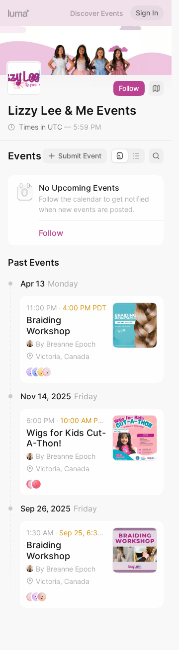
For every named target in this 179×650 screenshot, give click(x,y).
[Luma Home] (19, 13)
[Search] (156, 155)
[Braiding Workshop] (91, 339)
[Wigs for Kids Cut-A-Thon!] (91, 452)
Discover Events (96, 13)
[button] (92, 339)
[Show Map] (156, 88)
